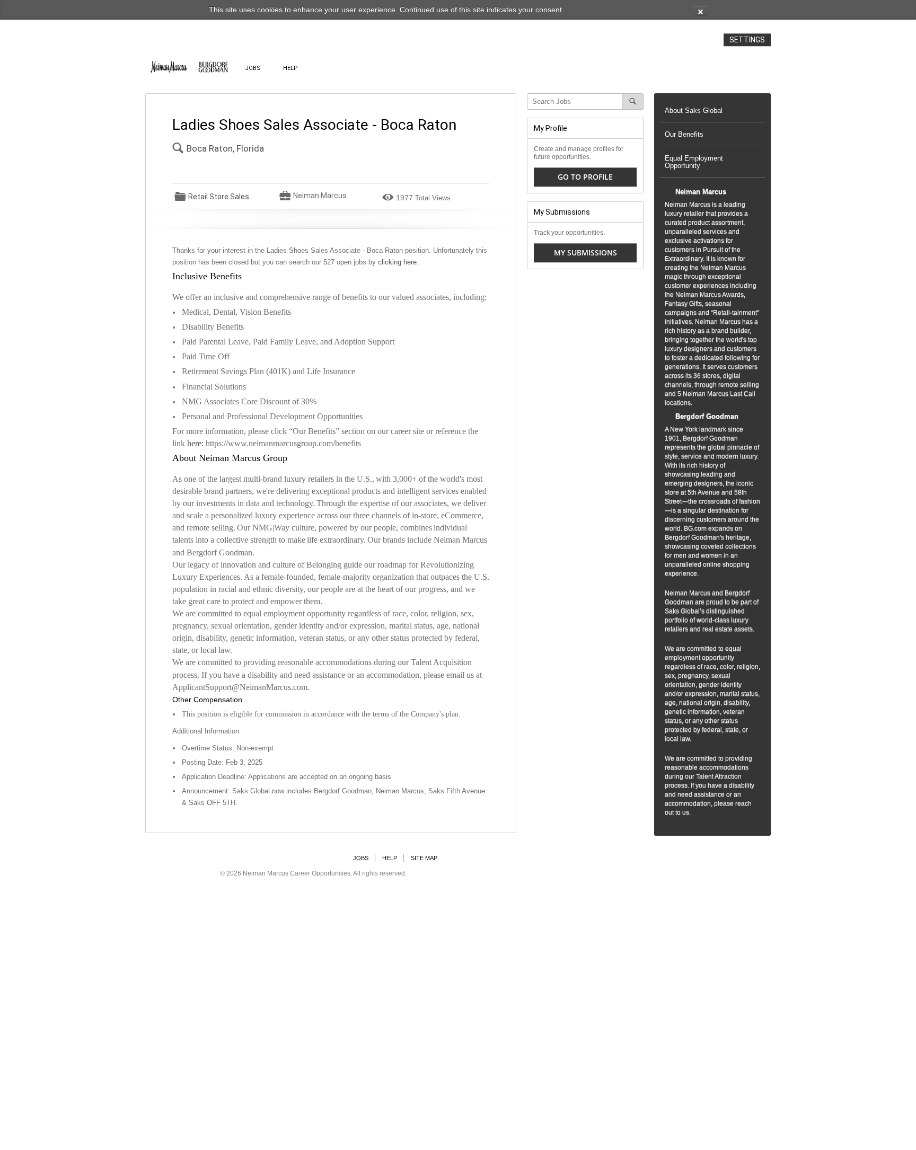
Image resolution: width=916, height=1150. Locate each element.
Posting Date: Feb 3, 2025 (222, 762)
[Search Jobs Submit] (633, 101)
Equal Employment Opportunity (694, 162)
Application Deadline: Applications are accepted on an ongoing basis (286, 777)
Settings (747, 40)
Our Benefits (684, 134)
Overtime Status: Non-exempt (228, 748)
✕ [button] (700, 11)
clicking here (397, 262)
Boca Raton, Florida (225, 148)
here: (196, 443)
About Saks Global (694, 110)
